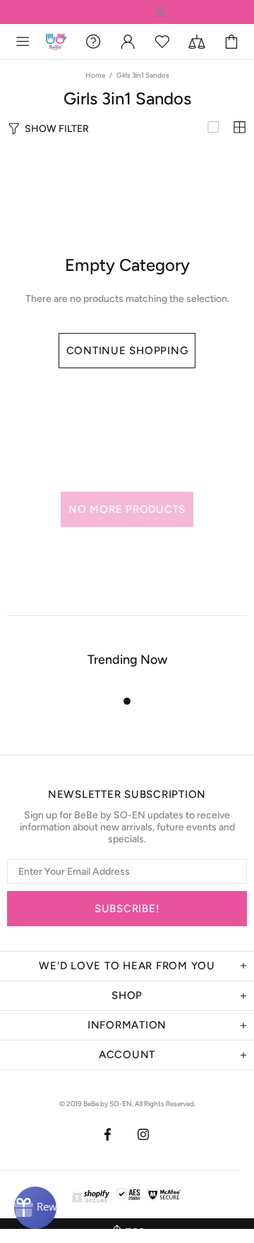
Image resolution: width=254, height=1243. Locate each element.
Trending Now (127, 659)
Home (95, 75)
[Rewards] (35, 1208)
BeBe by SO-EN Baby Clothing (56, 42)
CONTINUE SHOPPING (127, 350)
